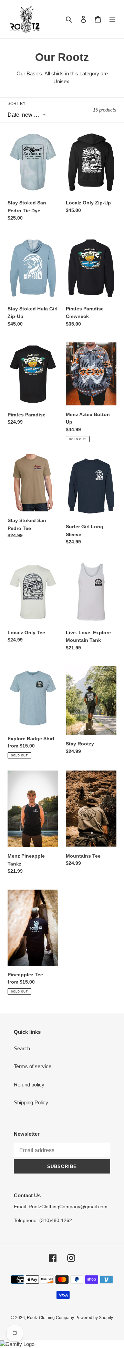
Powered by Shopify (94, 1317)
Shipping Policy (31, 1102)
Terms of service (32, 1066)
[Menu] (112, 19)
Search (22, 1048)
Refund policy (29, 1084)
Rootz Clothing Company (50, 1317)
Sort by (16, 103)
